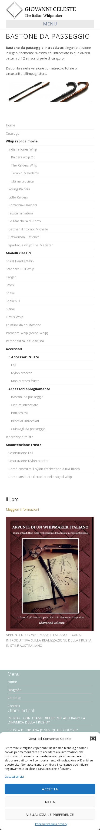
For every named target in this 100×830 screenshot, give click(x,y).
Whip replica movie (22, 141)
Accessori (14, 349)
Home (10, 125)
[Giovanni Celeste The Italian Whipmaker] (50, 10)
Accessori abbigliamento (29, 389)
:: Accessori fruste (23, 357)
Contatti (14, 706)
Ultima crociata (22, 181)
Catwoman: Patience (24, 237)
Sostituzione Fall (20, 453)
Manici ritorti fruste (25, 381)
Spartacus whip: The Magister (30, 245)
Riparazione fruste (19, 437)
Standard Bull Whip (20, 269)
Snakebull (13, 301)
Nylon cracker (21, 373)
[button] (93, 738)
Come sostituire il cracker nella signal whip (40, 477)
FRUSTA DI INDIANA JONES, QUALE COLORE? (43, 730)
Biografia (14, 690)
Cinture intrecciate (24, 405)
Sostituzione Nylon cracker (28, 461)
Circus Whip (14, 317)
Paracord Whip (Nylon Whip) (27, 333)
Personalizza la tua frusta (25, 341)
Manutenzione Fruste (24, 445)
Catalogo (13, 133)
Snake (10, 293)
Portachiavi (19, 413)
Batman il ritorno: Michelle (28, 229)
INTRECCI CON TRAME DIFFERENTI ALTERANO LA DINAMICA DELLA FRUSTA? (46, 720)
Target (11, 277)
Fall (13, 365)
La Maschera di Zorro (24, 221)
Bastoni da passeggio (27, 397)
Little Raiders (18, 197)
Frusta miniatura (20, 213)
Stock (10, 285)
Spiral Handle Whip (20, 261)
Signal (10, 309)
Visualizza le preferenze (50, 814)
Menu (50, 24)
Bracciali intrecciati (25, 421)
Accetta (50, 789)
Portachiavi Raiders (22, 205)
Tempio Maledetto (25, 173)
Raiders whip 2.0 (23, 157)
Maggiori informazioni (22, 509)
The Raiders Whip (24, 165)
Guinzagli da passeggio (28, 429)
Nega (50, 801)
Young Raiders (19, 189)
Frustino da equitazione (23, 325)
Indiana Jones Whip (22, 149)
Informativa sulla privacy (51, 824)
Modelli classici (18, 253)
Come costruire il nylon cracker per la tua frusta (44, 469)
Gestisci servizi (14, 777)
